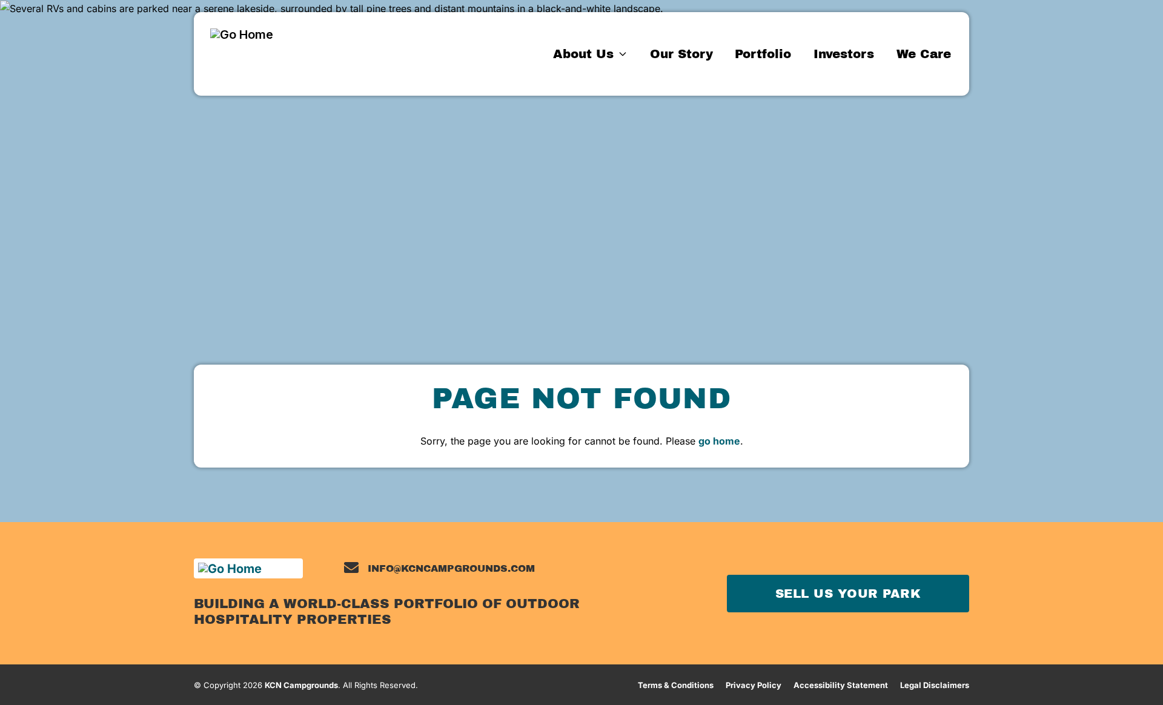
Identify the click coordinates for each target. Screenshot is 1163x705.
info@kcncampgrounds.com (451, 568)
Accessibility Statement (841, 685)
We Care (923, 54)
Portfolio (763, 54)
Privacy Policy (753, 685)
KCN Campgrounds (301, 685)
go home (719, 441)
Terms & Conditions (676, 685)
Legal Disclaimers (934, 685)
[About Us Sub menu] (623, 54)
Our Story (681, 54)
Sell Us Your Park (848, 593)
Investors (843, 54)
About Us (583, 54)
